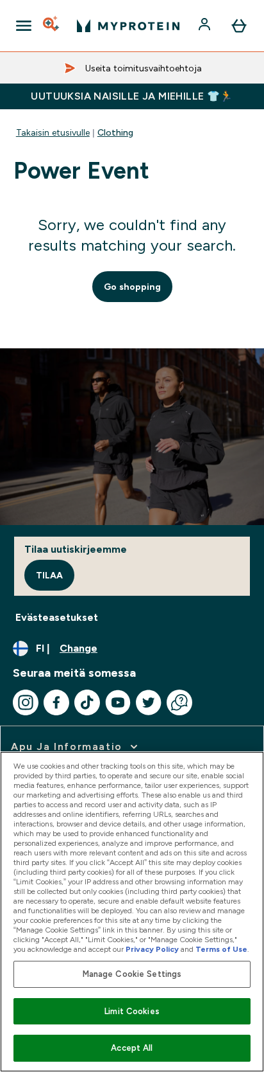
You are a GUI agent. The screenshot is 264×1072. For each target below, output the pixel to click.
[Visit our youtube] (118, 702)
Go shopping (132, 286)
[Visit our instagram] (25, 702)
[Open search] (52, 25)
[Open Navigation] (23, 25)
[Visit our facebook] (56, 702)
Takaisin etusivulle (53, 132)
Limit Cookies (132, 1011)
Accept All (132, 1048)
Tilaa (49, 575)
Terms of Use (221, 949)
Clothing (115, 132)
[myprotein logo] (128, 25)
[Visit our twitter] (148, 702)
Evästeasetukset (56, 617)
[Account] (205, 26)
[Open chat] (179, 702)
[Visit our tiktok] (87, 702)
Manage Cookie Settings (132, 974)
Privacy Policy (152, 949)
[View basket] (239, 25)
